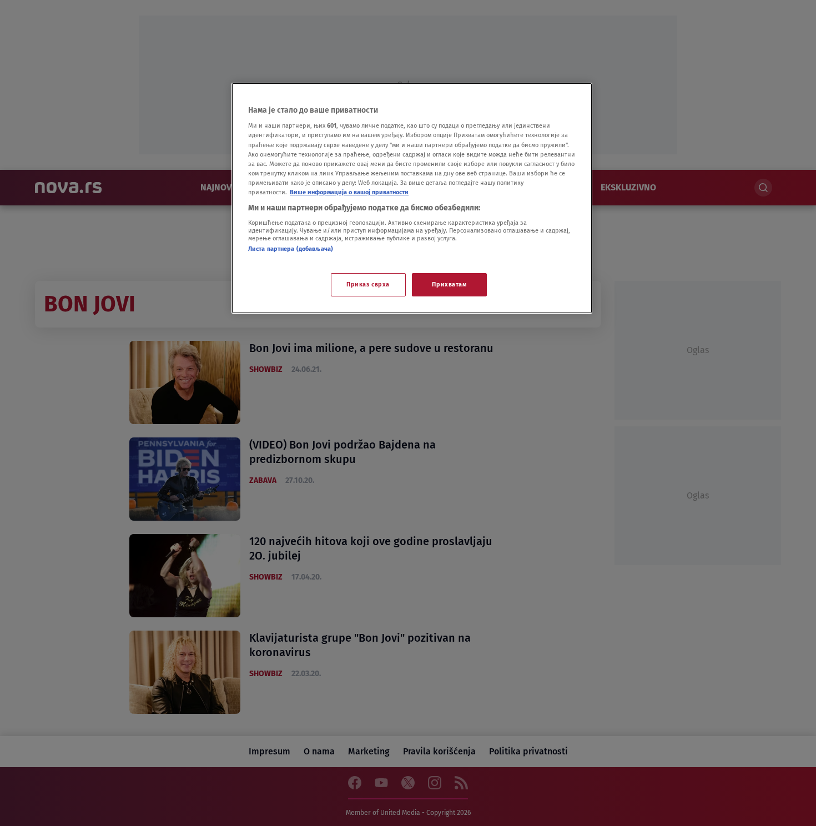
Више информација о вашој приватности (349, 192)
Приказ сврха (368, 284)
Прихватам (449, 284)
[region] (411, 198)
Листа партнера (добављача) (290, 249)
